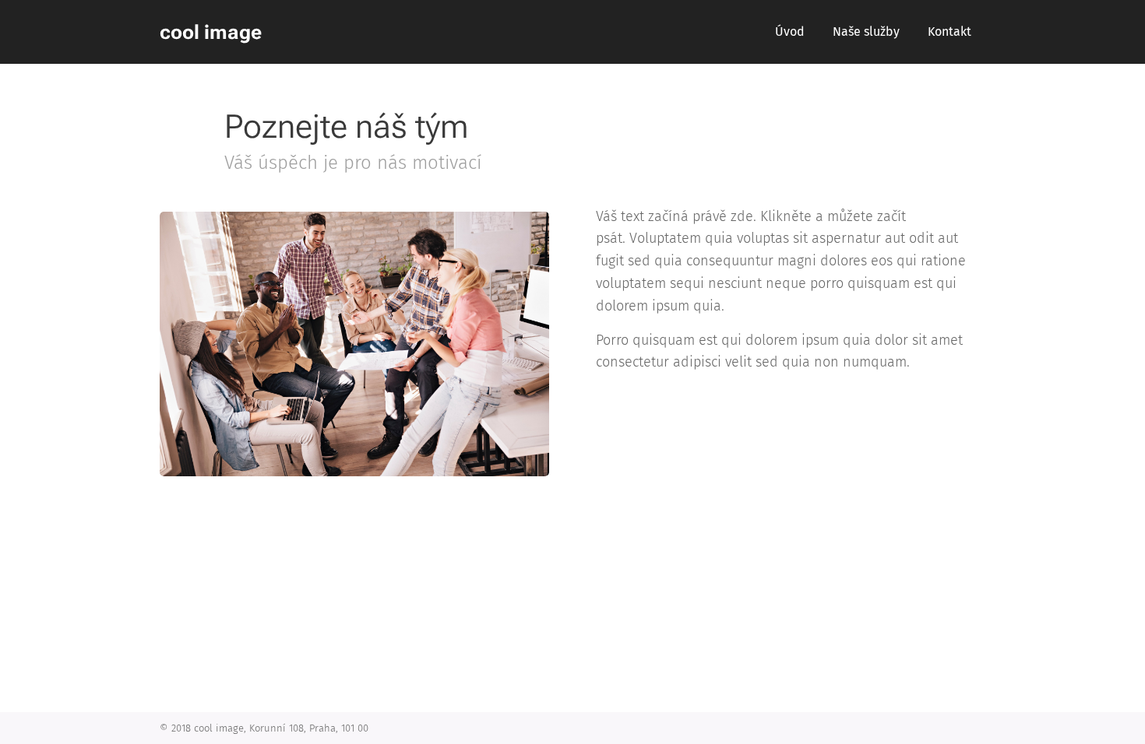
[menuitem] (790, 32)
